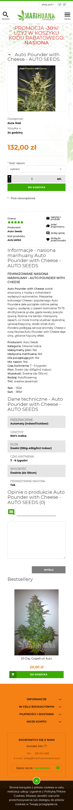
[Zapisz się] (57, 768)
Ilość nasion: (16, 163)
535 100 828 (38, 753)
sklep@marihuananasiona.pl (37, 758)
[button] (56, 219)
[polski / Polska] (65, 3)
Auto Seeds (14, 231)
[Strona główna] (36, 15)
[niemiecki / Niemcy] (60, 3)
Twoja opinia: (12, 521)
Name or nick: (11, 512)
